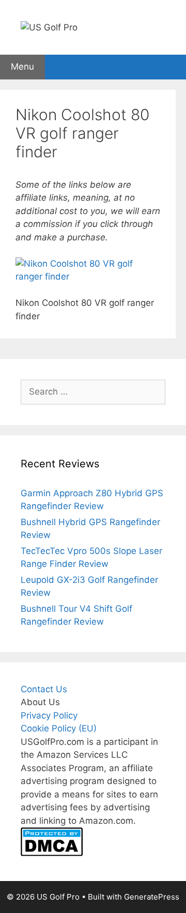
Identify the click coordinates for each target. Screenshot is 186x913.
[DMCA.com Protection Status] (52, 853)
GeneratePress (151, 897)
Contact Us (44, 689)
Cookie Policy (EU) (59, 728)
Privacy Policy (49, 715)
